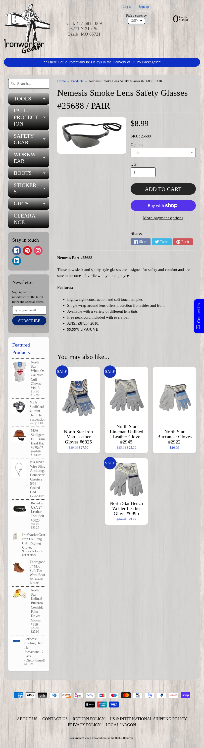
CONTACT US (55, 719)
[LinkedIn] (16, 260)
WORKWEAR (31, 158)
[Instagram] (38, 250)
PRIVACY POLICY (84, 725)
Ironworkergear (101, 737)
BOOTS (31, 174)
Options (137, 144)
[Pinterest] (27, 250)
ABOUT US (27, 719)
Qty (134, 164)
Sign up (144, 6)
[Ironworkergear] (27, 29)
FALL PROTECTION (31, 117)
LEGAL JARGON (121, 725)
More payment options (163, 218)
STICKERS (31, 188)
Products (77, 81)
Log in (127, 6)
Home (61, 81)
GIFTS (31, 205)
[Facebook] (16, 250)
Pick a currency (136, 15)
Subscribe (29, 321)
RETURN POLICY (89, 719)
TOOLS (31, 100)
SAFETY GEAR (31, 139)
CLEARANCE (25, 219)
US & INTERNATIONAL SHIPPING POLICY (148, 719)
